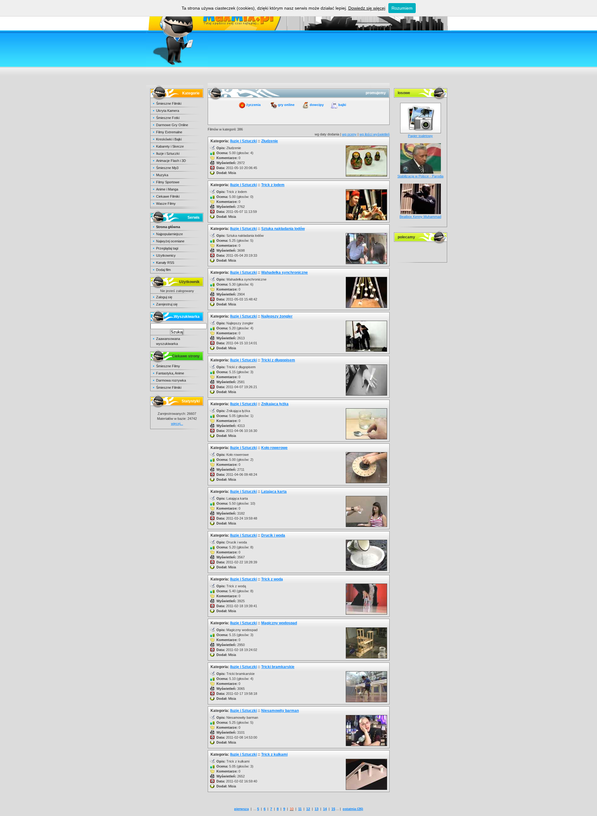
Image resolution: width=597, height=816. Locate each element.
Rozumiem (402, 8)
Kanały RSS (165, 262)
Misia (232, 173)
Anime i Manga (167, 189)
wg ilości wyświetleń (374, 134)
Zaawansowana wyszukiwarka (168, 341)
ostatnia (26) (353, 809)
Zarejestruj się (167, 304)
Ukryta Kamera (167, 110)
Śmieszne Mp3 (167, 168)
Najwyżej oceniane (170, 241)
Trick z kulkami (274, 754)
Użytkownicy (166, 255)
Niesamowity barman (280, 710)
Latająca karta (274, 491)
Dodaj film (163, 270)
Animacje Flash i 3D (171, 161)
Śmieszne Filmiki (168, 103)
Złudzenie (269, 141)
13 (316, 809)
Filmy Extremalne (169, 132)
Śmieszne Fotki (167, 118)
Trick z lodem (273, 185)
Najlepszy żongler (277, 316)
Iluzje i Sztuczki (167, 153)
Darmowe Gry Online (172, 125)
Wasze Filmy (166, 203)
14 (325, 809)
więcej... (177, 423)
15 (333, 809)
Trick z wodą (272, 579)
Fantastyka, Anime (170, 373)
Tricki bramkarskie (277, 667)
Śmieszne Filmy (168, 366)
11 (300, 809)
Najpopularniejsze (169, 234)
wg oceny (349, 134)
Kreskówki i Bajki (169, 139)
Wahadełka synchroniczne (284, 272)
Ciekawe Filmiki (167, 196)
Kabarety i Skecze (170, 146)
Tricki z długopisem (278, 360)
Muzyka (162, 175)
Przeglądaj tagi (167, 248)
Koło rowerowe (274, 448)
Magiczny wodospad (279, 623)
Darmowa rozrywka (171, 380)
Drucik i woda (273, 535)
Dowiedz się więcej (366, 8)
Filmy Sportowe (167, 182)
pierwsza (241, 809)
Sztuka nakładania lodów (283, 229)
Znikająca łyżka (275, 404)
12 (308, 809)
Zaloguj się (164, 297)
